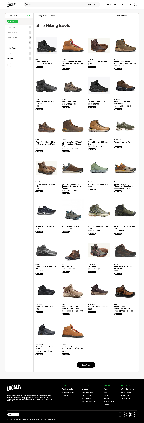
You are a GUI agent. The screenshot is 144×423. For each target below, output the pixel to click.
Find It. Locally (93, 4)
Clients (106, 395)
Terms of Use (125, 398)
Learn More (85, 389)
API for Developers (127, 389)
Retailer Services (87, 392)
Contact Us (107, 405)
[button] (19, 27)
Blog (105, 392)
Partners (107, 398)
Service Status (126, 392)
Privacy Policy (125, 395)
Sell (115, 4)
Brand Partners (87, 398)
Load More (86, 365)
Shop (109, 4)
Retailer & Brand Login (89, 401)
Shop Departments (68, 392)
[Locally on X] (135, 414)
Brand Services (87, 395)
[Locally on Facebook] (125, 414)
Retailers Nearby (67, 389)
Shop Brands (66, 395)
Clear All (28, 15)
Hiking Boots (12, 21)
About (123, 4)
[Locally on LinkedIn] (130, 414)
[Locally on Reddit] (120, 414)
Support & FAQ (109, 401)
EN (131, 4)
